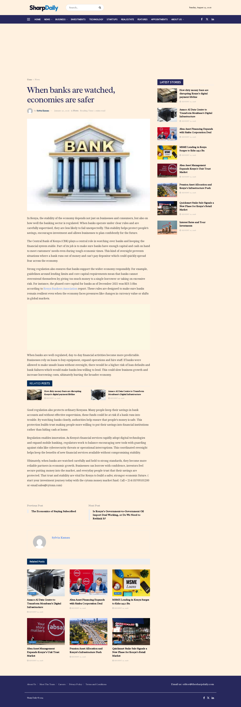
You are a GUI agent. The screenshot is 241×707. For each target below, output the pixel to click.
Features (143, 19)
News (47, 19)
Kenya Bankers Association (60, 288)
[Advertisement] (120, 51)
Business (60, 19)
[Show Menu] (28, 19)
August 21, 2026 (53, 398)
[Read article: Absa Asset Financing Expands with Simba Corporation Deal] (88, 582)
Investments (78, 19)
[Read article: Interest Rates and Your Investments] (167, 228)
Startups (112, 19)
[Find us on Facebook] (201, 19)
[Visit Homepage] (43, 7)
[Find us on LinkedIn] (213, 19)
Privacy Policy (75, 684)
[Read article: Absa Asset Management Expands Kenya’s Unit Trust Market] (46, 631)
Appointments (159, 19)
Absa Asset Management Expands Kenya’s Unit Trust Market (43, 652)
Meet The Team (47, 684)
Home (38, 19)
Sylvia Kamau (43, 110)
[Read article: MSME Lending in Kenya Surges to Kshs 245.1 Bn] (131, 582)
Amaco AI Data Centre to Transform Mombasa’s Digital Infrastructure (44, 603)
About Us (176, 19)
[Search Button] (100, 7)
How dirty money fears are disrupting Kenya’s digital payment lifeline (194, 94)
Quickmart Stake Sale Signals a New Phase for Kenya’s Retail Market (129, 652)
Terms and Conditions (96, 684)
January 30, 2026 (62, 110)
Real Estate (127, 19)
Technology (96, 19)
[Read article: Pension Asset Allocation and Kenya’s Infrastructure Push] (88, 631)
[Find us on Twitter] (207, 19)
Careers (62, 684)
